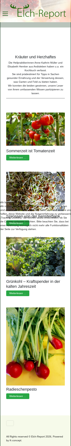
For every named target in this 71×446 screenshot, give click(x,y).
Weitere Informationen (28, 243)
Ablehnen (40, 237)
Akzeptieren (13, 237)
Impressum (49, 243)
